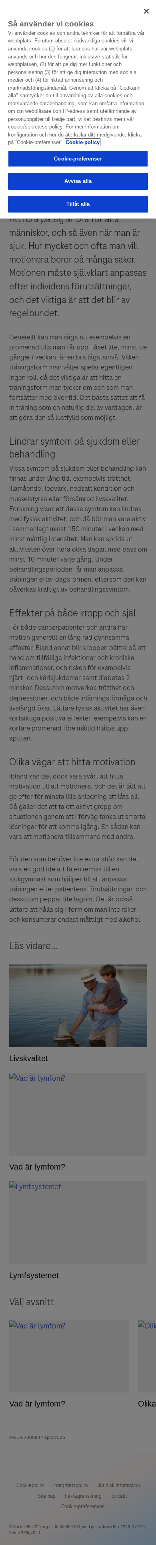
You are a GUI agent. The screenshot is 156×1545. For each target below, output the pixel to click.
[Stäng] (146, 11)
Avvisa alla (78, 181)
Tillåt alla (78, 204)
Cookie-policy (83, 142)
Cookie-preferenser (78, 159)
